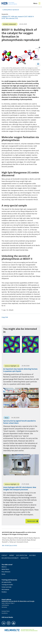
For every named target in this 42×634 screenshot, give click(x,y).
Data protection (21, 555)
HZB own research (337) (19, 16)
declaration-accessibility (10, 558)
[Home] (9, 3)
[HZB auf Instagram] (8, 623)
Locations (5, 613)
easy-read (32, 555)
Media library (5, 569)
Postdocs (4, 592)
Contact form (5, 611)
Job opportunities (6, 582)
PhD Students (5, 589)
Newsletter (24, 558)
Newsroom (31, 521)
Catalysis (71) (6, 16)
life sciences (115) (12, 18)
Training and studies (7, 584)
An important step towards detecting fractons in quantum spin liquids (20, 370)
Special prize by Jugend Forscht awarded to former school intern (19, 422)
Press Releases (6, 571)
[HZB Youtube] (13, 623)
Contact (4, 555)
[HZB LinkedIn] (4, 623)
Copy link (5, 317)
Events (3, 574)
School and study (6, 587)
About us (4, 567)
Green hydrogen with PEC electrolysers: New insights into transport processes (19, 488)
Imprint (11, 555)
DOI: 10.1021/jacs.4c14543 (9, 545)
